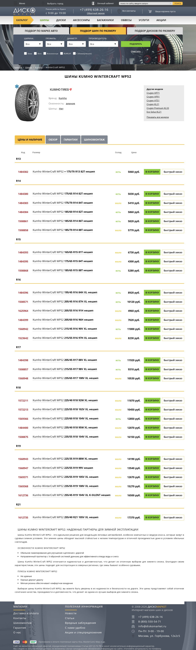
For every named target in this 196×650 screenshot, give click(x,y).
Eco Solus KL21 (154, 111)
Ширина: (29, 38)
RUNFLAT (67, 53)
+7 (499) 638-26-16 (94, 10)
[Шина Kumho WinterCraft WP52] (27, 103)
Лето (39, 53)
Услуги (144, 20)
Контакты (19, 618)
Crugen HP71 (153, 92)
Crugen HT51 (153, 100)
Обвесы (126, 20)
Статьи (69, 618)
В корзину (152, 171)
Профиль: (51, 38)
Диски (61, 20)
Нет (61, 108)
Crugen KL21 (153, 104)
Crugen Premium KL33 (158, 108)
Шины (44, 20)
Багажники (105, 20)
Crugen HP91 (153, 96)
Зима (30, 53)
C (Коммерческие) (84, 53)
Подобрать (136, 44)
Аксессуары (81, 20)
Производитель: (98, 38)
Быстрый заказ (173, 171)
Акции (161, 20)
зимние (70, 103)
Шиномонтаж (22, 623)
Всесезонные (52, 53)
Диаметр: (72, 38)
